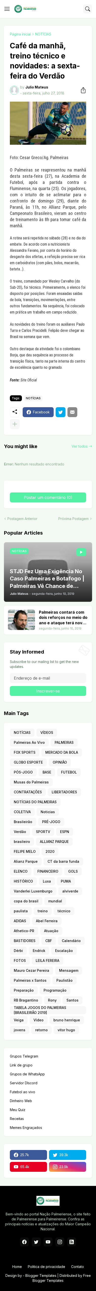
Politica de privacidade (46, 1266)
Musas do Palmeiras (31, 782)
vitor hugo (66, 1030)
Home (17, 1266)
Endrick (39, 950)
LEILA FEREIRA (47, 960)
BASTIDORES (24, 941)
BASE (47, 772)
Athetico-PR (24, 931)
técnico (64, 911)
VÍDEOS (46, 732)
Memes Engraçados (26, 1127)
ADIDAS (20, 921)
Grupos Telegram (24, 1056)
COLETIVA (22, 812)
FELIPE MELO (25, 851)
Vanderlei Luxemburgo (33, 891)
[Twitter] (60, 412)
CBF (48, 941)
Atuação (51, 931)
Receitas (17, 1119)
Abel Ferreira (47, 921)
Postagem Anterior (22, 518)
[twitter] (36, 1241)
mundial (55, 901)
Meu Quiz (17, 1110)
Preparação (24, 990)
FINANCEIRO (47, 871)
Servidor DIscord (23, 1083)
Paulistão (64, 980)
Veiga (19, 1020)
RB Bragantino (26, 1000)
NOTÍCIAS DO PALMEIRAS (35, 802)
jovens (19, 1030)
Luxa (47, 881)
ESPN (64, 832)
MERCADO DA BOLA (61, 752)
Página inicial (20, 34)
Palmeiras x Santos (30, 980)
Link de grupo (21, 1065)
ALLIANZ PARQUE (54, 841)
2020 (50, 851)
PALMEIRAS (64, 742)
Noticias (48, 812)
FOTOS (20, 960)
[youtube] (48, 1241)
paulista (21, 911)
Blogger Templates (40, 1275)
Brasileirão (23, 822)
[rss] (71, 1241)
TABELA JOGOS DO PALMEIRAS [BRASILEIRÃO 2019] (40, 1010)
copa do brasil (26, 901)
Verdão (20, 832)
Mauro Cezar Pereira (31, 970)
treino (43, 911)
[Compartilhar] (81, 90)
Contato (77, 1266)
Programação (55, 990)
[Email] (72, 412)
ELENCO (21, 871)
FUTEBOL (69, 772)
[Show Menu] (7, 8)
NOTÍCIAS (43, 34)
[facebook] (24, 1241)
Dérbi (18, 950)
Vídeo (38, 1020)
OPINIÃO (60, 762)
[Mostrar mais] (15, 424)
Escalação (64, 950)
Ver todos (80, 446)
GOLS (73, 871)
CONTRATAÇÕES (28, 792)
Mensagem (68, 970)
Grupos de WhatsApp (27, 1074)
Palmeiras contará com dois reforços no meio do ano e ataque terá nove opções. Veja (63, 618)
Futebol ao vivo (22, 1092)
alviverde (70, 891)
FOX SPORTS (24, 752)
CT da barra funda (63, 861)
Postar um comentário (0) (48, 497)
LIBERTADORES (64, 792)
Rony (52, 1000)
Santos (72, 1000)
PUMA (66, 881)
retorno (41, 1030)
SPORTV (43, 832)
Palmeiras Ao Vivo (29, 742)
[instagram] (59, 1241)
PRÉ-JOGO (51, 822)
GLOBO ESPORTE (28, 762)
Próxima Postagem (73, 518)
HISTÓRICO (23, 881)
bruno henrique (66, 1020)
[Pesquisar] (87, 8)
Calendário (71, 941)
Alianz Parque (26, 861)
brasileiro (22, 841)
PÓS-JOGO (23, 772)
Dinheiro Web (21, 1101)
